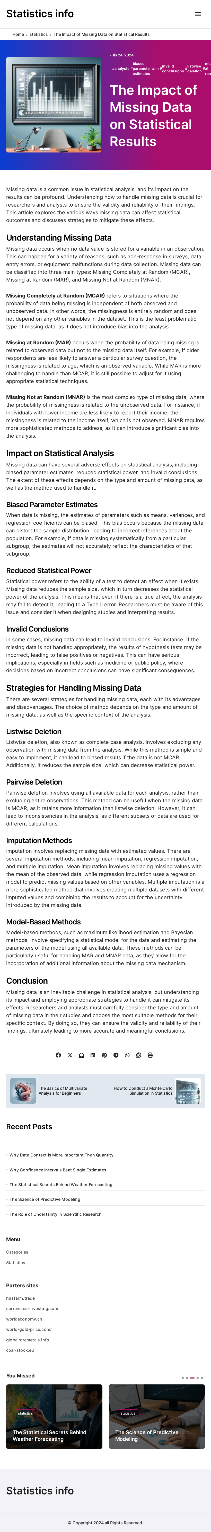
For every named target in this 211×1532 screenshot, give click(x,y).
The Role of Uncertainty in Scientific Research (56, 1214)
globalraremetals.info (27, 1339)
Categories (17, 1252)
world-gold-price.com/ (29, 1329)
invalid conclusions (173, 68)
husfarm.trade (20, 1298)
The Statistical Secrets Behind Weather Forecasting (61, 1184)
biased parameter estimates (142, 68)
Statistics (15, 1262)
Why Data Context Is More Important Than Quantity (61, 1154)
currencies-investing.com (32, 1308)
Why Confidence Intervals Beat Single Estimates (58, 1169)
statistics (25, 1413)
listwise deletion (194, 68)
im (156, 68)
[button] (197, 1416)
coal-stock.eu (20, 1350)
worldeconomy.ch (24, 1319)
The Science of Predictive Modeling (45, 1199)
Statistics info (40, 13)
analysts (122, 68)
